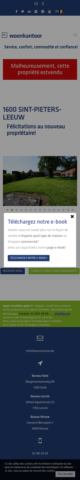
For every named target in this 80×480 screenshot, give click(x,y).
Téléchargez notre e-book (28, 258)
